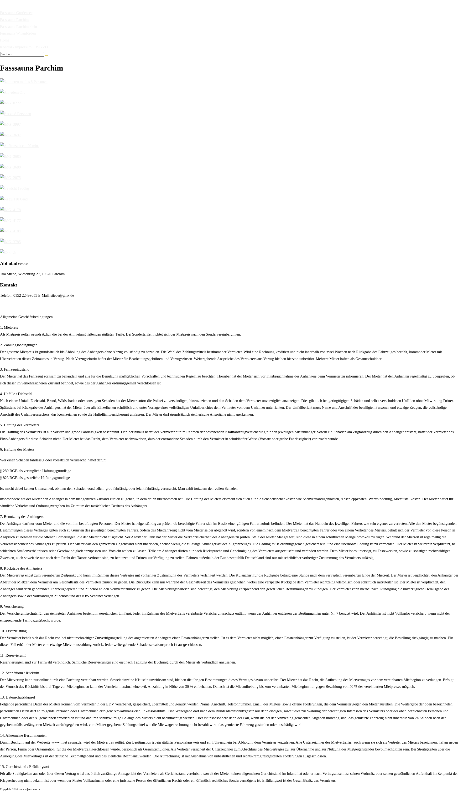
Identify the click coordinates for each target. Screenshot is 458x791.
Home (4, 40)
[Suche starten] (46, 55)
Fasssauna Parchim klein (18, 27)
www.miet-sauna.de (48, 9)
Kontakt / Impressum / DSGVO (24, 47)
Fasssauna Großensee (16, 13)
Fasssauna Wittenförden (18, 33)
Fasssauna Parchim (14, 20)
